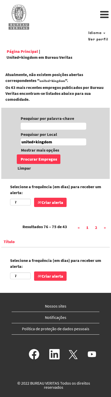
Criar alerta (52, 202)
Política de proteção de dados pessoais (55, 328)
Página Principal (22, 51)
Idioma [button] (95, 33)
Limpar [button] (24, 168)
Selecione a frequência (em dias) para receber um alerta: (55, 189)
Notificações (55, 317)
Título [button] (9, 241)
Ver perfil (98, 39)
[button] (74, 14)
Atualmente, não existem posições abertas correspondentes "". (44, 77)
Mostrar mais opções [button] (40, 150)
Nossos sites (55, 306)
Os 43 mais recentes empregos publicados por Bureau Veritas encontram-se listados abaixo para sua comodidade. (54, 93)
